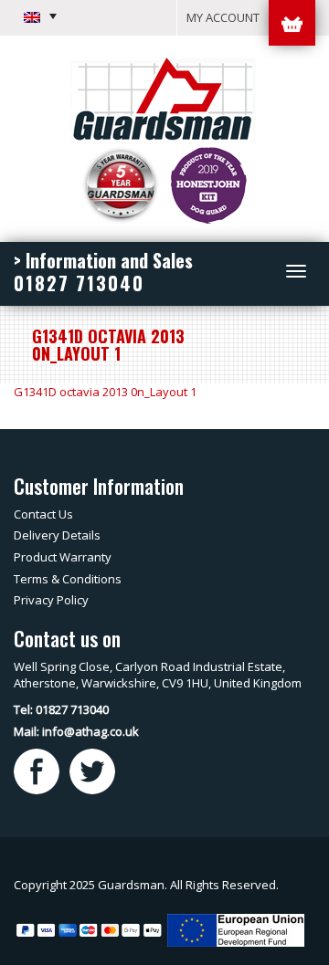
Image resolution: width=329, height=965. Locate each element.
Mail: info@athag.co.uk (76, 731)
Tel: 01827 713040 (61, 709)
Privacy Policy (51, 600)
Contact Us (43, 514)
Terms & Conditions (68, 579)
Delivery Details (57, 535)
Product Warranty (62, 557)
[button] (40, 16)
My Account (223, 17)
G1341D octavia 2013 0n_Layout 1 (105, 391)
